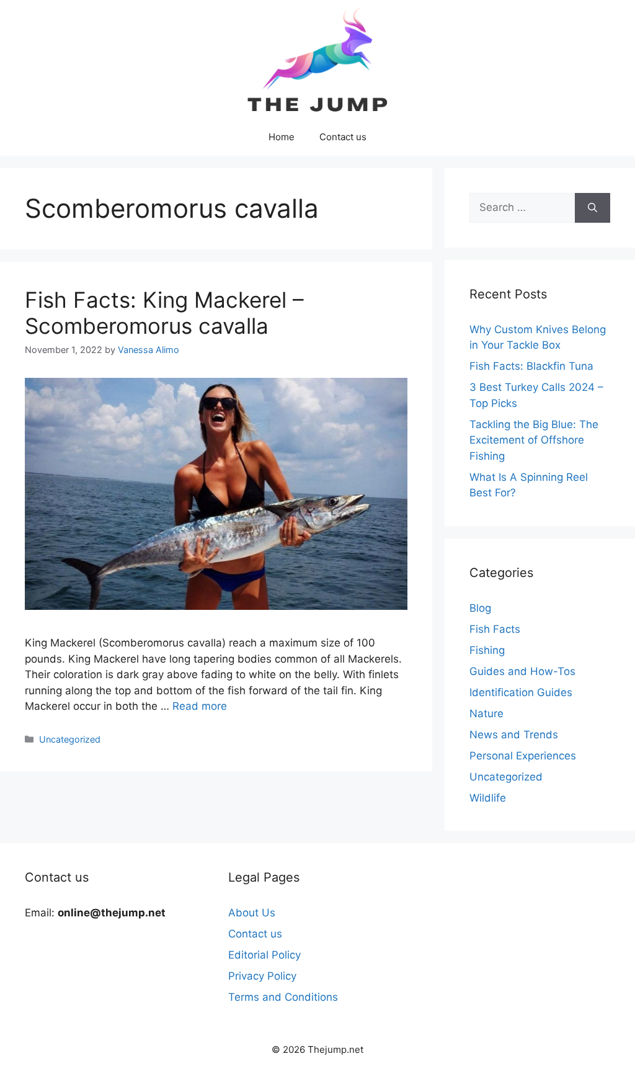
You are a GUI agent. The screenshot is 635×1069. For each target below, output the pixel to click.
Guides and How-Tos (522, 671)
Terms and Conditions (283, 997)
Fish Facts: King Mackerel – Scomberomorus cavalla (164, 313)
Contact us (342, 137)
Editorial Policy (264, 955)
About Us (251, 912)
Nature (486, 713)
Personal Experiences (522, 755)
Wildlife (487, 798)
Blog (480, 608)
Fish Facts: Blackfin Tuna (531, 366)
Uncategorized (69, 739)
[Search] (592, 208)
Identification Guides (520, 692)
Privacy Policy (262, 976)
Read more (199, 706)
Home (282, 137)
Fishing (487, 650)
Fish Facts (494, 629)
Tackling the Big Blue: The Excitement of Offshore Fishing (533, 440)
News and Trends (513, 734)
